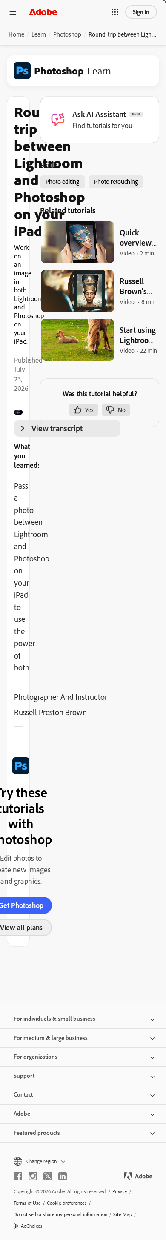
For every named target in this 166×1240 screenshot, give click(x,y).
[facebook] (18, 1176)
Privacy (119, 1191)
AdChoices (32, 1226)
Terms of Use (27, 1203)
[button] (115, 12)
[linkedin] (62, 1176)
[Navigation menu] (13, 11)
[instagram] (33, 1176)
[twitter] (47, 1176)
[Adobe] (43, 11)
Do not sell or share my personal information (60, 1214)
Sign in (141, 12)
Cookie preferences (67, 1203)
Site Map (122, 1214)
